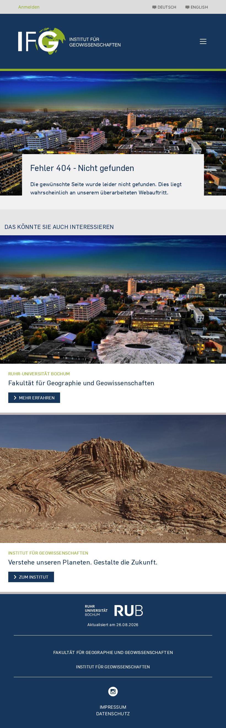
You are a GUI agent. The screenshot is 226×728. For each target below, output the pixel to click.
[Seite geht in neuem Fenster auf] (113, 299)
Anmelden (29, 7)
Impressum (113, 707)
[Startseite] (69, 44)
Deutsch (167, 7)
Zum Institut (36, 577)
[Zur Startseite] (114, 610)
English (199, 7)
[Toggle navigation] (203, 44)
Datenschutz (113, 713)
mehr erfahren (36, 397)
